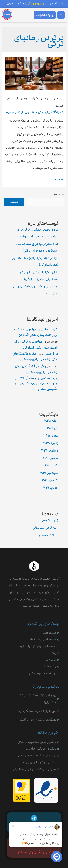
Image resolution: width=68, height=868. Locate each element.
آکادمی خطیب (49, 329)
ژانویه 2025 (50, 443)
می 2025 (52, 428)
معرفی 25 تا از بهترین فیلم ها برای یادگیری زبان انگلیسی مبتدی (36, 383)
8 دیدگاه (58, 112)
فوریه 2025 (50, 436)
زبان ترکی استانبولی (38, 112)
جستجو (58, 194)
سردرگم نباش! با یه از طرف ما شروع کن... (34, 3)
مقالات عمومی (48, 535)
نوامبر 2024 (50, 458)
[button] (61, 15)
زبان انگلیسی (49, 520)
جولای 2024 (50, 488)
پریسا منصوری (48, 378)
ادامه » (59, 179)
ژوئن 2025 (51, 421)
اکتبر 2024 (51, 465)
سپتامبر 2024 (49, 473)
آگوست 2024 (50, 480)
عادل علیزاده (49, 354)
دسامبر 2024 (49, 451)
